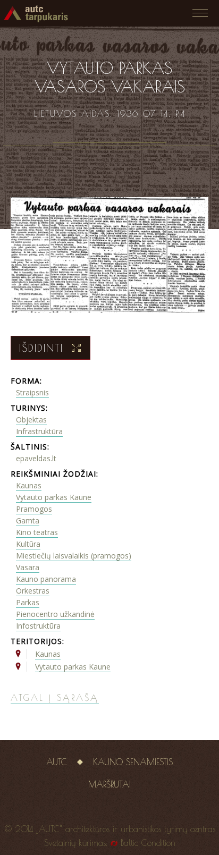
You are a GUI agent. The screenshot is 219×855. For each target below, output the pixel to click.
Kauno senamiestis (133, 762)
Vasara (27, 567)
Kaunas (28, 485)
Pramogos (34, 509)
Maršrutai (109, 784)
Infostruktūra (38, 626)
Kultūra (28, 544)
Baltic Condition (148, 843)
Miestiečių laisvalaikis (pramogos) (73, 556)
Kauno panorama (46, 579)
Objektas (31, 419)
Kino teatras (37, 532)
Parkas (27, 602)
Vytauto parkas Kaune (53, 497)
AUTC (56, 762)
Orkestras (32, 591)
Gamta (27, 520)
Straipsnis (32, 392)
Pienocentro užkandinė (55, 614)
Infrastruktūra (39, 431)
